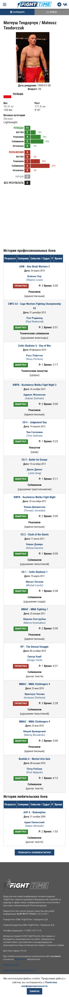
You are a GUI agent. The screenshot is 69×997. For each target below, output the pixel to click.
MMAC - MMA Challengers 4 (34, 684)
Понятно (34, 991)
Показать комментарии (34, 852)
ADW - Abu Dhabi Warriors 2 (34, 266)
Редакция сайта (11, 965)
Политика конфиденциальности (19, 970)
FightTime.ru (20, 959)
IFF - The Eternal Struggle (34, 646)
